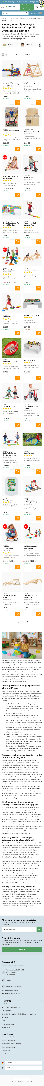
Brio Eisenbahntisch (31, 315)
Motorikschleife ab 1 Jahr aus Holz (11, 177)
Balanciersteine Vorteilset (9, 271)
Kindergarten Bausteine (18, 18)
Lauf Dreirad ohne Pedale (31, 407)
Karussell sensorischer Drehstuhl (8, 549)
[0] (41, 7)
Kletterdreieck (29, 84)
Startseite (5, 18)
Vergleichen (6, 1050)
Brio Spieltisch (29, 360)
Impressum (5, 1017)
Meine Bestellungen (8, 1040)
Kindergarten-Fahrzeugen (31, 789)
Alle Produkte (6, 1054)
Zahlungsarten (7, 1011)
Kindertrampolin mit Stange (11, 132)
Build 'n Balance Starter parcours (9, 454)
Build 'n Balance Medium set (30, 548)
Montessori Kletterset (32, 270)
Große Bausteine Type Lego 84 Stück (11, 85)
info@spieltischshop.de (14, 986)
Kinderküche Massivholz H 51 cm (31, 131)
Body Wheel (29, 453)
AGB (3, 1021)
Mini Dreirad (28, 177)
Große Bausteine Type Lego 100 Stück (11, 224)
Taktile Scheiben (9, 406)
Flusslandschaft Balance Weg (30, 224)
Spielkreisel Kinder (10, 361)
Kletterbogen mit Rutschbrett (31, 596)
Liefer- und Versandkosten (11, 1007)
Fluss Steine (7, 317)
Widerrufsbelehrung (8, 1024)
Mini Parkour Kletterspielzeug (30, 501)
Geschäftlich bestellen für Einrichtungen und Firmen (19, 1014)
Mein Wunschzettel (8, 1047)
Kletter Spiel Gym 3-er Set (11, 596)
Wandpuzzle (8, 500)
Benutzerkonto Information (11, 1037)
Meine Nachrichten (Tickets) (11, 1044)
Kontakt (22, 950)
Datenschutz (6, 1028)
